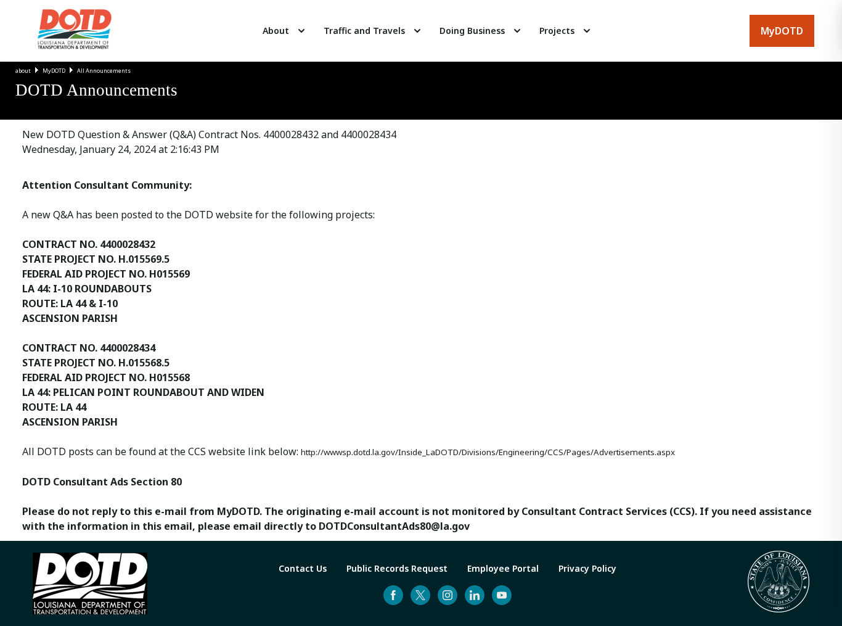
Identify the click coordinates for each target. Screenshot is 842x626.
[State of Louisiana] (778, 583)
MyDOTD (54, 71)
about (23, 71)
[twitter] (420, 595)
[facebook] (393, 595)
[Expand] (301, 31)
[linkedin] (474, 595)
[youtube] (502, 595)
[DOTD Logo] (75, 31)
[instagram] (447, 595)
